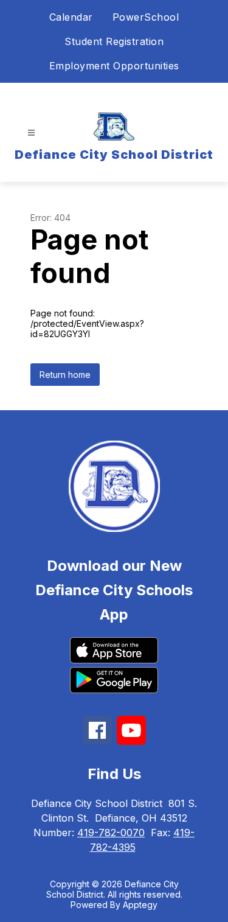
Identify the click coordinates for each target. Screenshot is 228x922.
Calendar (71, 17)
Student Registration (114, 41)
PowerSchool (145, 17)
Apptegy (140, 904)
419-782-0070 (111, 832)
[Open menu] (31, 133)
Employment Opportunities (114, 66)
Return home (65, 374)
